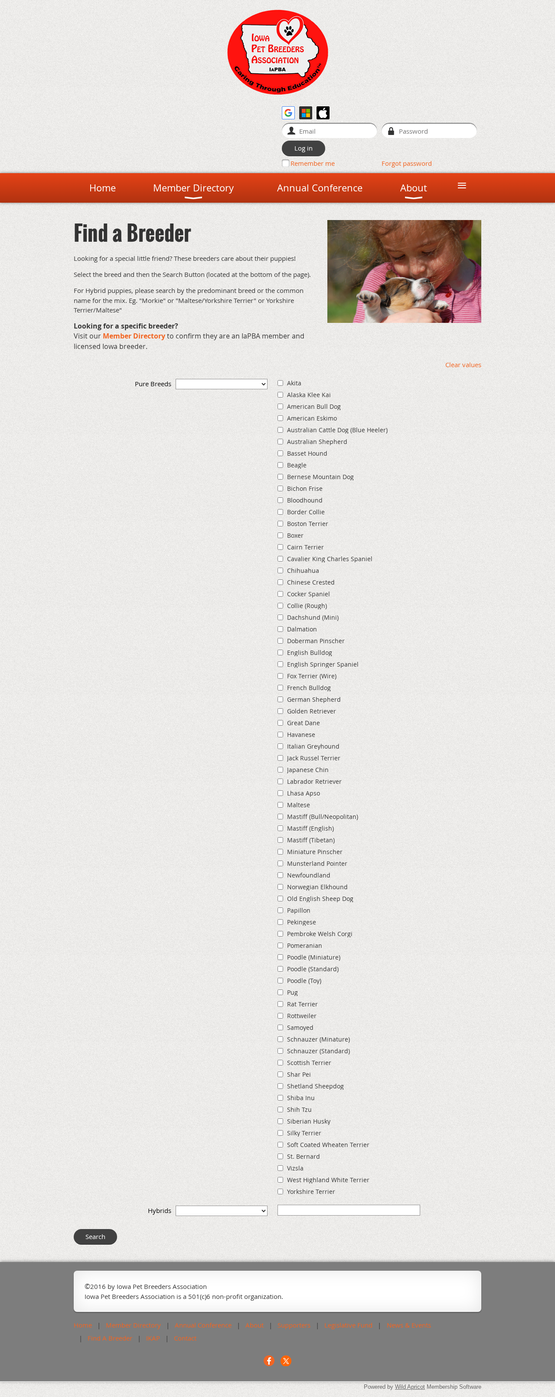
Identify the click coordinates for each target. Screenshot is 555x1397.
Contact (185, 1338)
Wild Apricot (410, 1387)
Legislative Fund (348, 1325)
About (254, 1325)
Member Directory (134, 336)
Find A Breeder (110, 1338)
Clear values (463, 364)
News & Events (409, 1325)
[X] (286, 1360)
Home (83, 1325)
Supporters (294, 1325)
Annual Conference (203, 1325)
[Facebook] (269, 1360)
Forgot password (407, 163)
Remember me (313, 163)
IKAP (153, 1338)
